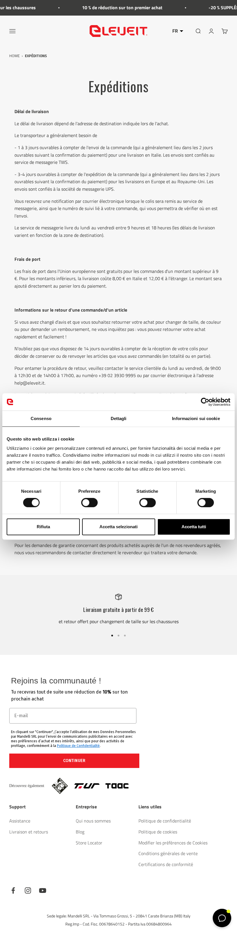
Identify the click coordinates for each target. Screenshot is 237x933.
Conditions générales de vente (168, 853)
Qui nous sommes (93, 820)
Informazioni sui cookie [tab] (196, 418)
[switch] (89, 502)
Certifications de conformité (165, 864)
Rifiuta (43, 526)
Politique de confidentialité (164, 820)
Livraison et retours (28, 831)
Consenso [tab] (41, 418)
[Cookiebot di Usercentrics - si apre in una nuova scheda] (205, 402)
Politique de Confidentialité (78, 746)
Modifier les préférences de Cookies (173, 842)
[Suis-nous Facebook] (13, 890)
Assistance (19, 820)
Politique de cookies (157, 831)
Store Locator (89, 842)
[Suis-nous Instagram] (28, 890)
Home (14, 56)
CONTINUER (74, 760)
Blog (80, 831)
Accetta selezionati (118, 526)
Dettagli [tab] (119, 418)
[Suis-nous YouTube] (43, 890)
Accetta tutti (194, 526)
